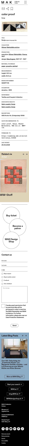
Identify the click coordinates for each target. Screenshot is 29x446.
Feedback (6, 280)
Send (14, 325)
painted (14, 66)
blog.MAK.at (13, 394)
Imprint (3, 438)
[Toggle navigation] (25, 2)
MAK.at (13, 389)
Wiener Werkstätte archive (10, 47)
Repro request (7, 273)
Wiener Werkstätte (15, 54)
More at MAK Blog (14, 376)
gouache (9, 66)
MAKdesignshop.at (13, 398)
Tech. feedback (8, 283)
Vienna (24, 54)
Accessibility (5, 440)
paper (3, 66)
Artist (4, 156)
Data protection (5, 436)
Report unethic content (9, 277)
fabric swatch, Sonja (8, 104)
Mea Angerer (11, 59)
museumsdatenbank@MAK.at (8, 415)
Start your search (13, 384)
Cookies (4, 443)
